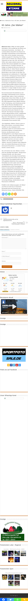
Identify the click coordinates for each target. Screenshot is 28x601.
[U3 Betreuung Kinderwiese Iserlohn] (14, 14)
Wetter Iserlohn (13, 275)
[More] (15, 194)
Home (2, 20)
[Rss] (8, 365)
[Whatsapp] (9, 194)
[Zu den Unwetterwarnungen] (6, 282)
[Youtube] (17, 365)
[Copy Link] (12, 194)
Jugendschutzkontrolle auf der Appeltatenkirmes (10, 219)
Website (4, 261)
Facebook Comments (14, 229)
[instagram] (19, 365)
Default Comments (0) (4, 229)
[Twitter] (6, 194)
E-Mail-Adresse (6, 256)
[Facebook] (3, 194)
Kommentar (5, 237)
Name (3, 251)
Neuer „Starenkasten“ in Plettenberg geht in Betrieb (18, 223)
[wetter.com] (5, 291)
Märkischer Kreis (10, 20)
